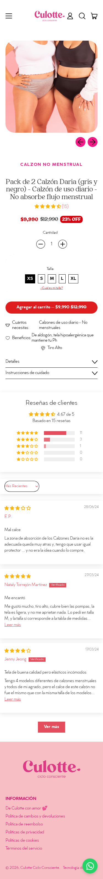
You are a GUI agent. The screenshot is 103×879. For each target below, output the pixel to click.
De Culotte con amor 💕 (26, 808)
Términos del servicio (23, 848)
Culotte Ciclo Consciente (39, 868)
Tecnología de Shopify (80, 868)
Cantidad (50, 233)
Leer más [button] (12, 625)
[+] (62, 244)
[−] (40, 244)
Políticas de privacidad (24, 832)
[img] (17, 508)
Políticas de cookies (22, 840)
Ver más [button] (51, 727)
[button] (82, 16)
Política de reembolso (24, 824)
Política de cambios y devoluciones (35, 816)
